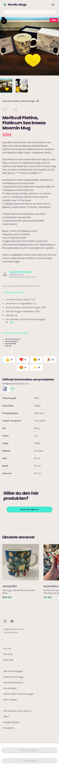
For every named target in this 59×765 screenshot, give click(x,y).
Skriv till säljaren (29, 509)
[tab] (6, 86)
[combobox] (29, 12)
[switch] (39, 101)
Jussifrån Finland (20, 271)
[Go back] (4, 21)
